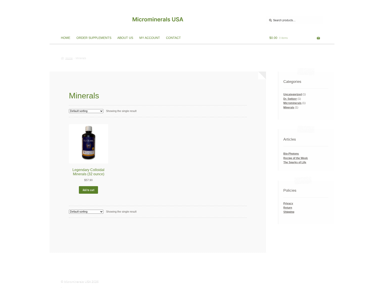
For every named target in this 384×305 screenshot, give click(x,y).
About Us (125, 38)
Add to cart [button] (88, 190)
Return (287, 207)
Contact (173, 38)
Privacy (288, 203)
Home (65, 38)
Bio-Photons (291, 153)
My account (149, 38)
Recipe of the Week (295, 158)
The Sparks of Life (294, 162)
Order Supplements (93, 38)
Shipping (288, 211)
